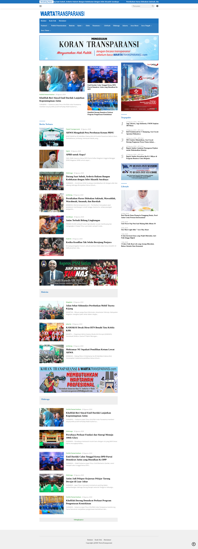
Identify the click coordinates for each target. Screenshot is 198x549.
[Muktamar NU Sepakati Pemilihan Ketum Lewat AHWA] (51, 354)
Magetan (69, 302)
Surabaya (69, 217)
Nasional (44, 26)
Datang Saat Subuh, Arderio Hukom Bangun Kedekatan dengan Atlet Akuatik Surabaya (62, 2)
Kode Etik (52, 21)
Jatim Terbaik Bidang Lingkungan (83, 220)
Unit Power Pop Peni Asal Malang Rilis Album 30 (138, 224)
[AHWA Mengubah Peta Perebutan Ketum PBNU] (51, 137)
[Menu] (41, 6)
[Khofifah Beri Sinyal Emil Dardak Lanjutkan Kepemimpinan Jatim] (62, 78)
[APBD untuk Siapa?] (51, 159)
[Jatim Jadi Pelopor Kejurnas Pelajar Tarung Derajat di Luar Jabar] (51, 483)
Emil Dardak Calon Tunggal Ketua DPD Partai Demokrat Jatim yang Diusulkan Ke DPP (103, 87)
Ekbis (88, 26)
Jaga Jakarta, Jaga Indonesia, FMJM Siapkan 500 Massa (142, 124)
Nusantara (96, 26)
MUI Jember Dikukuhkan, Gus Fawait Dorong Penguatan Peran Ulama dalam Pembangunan (140, 141)
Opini (79, 26)
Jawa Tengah (145, 26)
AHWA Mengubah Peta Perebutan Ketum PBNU (90, 132)
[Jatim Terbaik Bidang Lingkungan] (51, 225)
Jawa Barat (134, 26)
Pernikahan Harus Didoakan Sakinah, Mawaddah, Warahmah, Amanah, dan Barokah (137, 2)
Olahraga (116, 26)
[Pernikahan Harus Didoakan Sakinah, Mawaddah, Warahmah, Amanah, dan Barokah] (51, 203)
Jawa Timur (45, 30)
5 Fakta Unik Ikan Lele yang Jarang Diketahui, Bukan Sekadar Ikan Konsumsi (137, 245)
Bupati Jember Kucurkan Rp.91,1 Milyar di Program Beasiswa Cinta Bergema (141, 157)
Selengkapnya (78, 520)
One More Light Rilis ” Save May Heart (135, 230)
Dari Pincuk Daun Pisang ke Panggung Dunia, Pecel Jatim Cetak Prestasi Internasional (139, 216)
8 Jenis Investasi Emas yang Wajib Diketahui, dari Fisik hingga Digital (138, 237)
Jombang (69, 195)
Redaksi (43, 21)
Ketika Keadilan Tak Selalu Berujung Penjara (88, 242)
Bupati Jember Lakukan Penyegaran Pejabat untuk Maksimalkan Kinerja (142, 149)
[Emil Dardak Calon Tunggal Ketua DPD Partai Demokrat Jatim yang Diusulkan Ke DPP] (103, 74)
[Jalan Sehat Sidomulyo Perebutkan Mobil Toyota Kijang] (51, 310)
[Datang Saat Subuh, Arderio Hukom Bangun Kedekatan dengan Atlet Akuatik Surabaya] (51, 181)
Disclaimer (62, 21)
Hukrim (72, 26)
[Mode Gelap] (157, 6)
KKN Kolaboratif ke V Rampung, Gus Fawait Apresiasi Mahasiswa (142, 133)
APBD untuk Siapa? (76, 154)
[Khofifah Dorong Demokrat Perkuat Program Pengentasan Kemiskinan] (103, 101)
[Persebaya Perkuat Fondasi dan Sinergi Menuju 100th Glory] (51, 439)
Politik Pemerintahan (58, 26)
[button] (153, 6)
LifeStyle (107, 26)
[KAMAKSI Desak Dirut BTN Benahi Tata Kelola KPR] (51, 332)
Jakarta (125, 26)
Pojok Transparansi (73, 129)
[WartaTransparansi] (62, 13)
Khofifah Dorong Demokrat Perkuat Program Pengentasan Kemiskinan (100, 113)
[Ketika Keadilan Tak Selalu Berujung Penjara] (51, 246)
